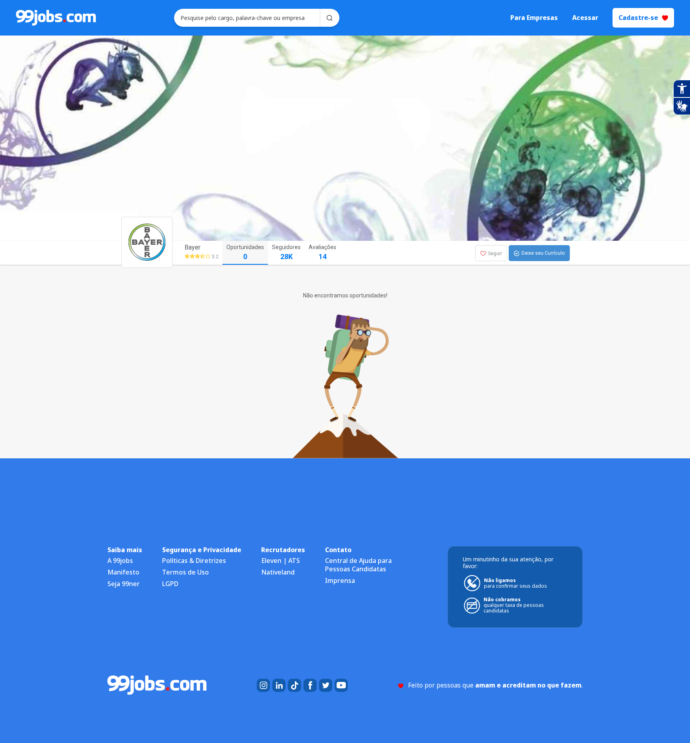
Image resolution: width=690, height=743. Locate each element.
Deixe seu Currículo (543, 253)
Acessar (585, 18)
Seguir (495, 253)
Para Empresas (534, 18)
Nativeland (278, 572)
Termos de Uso (185, 572)
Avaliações (322, 252)
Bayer (192, 247)
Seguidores (286, 252)
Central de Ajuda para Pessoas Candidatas (358, 564)
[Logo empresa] (162, 253)
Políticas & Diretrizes (194, 560)
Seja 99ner (123, 583)
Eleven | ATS (280, 560)
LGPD (170, 583)
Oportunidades (245, 252)
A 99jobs (120, 560)
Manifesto (123, 572)
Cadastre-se (638, 17)
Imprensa (340, 580)
